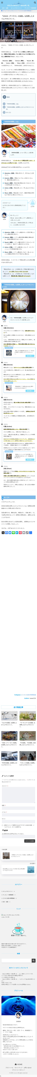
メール (4, 812)
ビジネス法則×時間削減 (28, 695)
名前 (4, 805)
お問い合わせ (27, 1067)
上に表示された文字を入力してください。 (13, 833)
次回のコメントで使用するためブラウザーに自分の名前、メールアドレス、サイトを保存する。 (19, 826)
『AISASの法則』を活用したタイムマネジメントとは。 (20, 108)
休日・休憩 (6, 901)
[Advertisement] (18, 612)
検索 (34, 961)
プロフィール (9, 1067)
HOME (19, 1064)
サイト (4, 818)
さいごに (8, 112)
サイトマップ (18, 1067)
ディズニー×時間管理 (9, 894)
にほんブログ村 (5, 917)
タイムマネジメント (9, 891)
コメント (5, 786)
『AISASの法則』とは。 (12, 104)
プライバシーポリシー (18, 1070)
